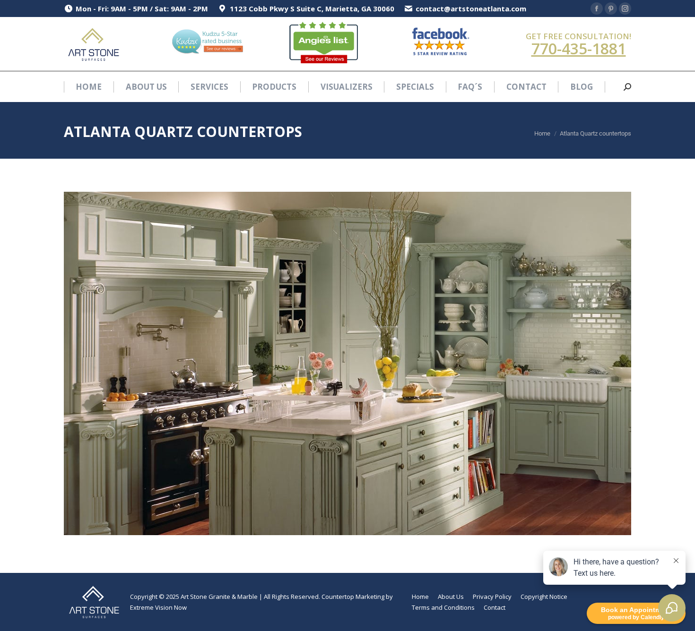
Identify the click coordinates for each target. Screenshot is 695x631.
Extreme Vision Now (158, 607)
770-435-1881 (578, 48)
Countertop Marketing (352, 596)
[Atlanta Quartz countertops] (347, 363)
